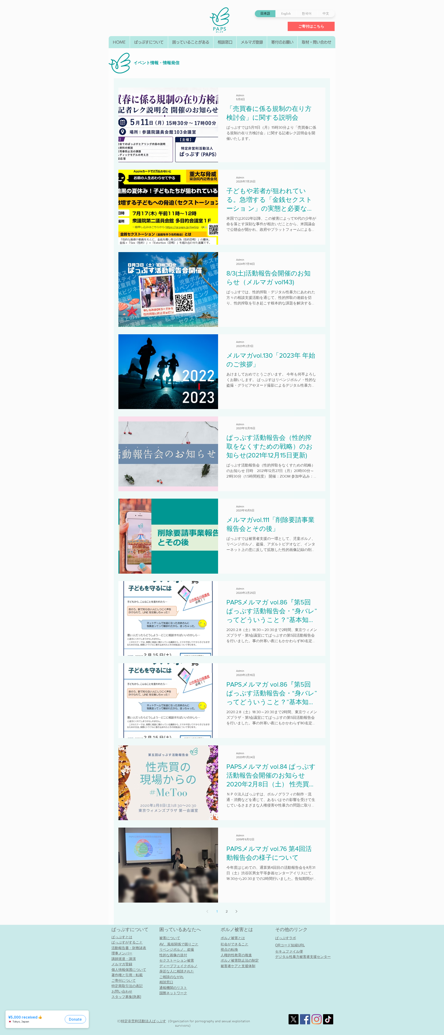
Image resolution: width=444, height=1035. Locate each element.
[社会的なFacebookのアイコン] (305, 1019)
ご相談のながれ (171, 977)
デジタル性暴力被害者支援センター (303, 957)
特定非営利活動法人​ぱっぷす (143, 1021)
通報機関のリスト (173, 988)
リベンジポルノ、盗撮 (176, 949)
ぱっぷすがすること (127, 942)
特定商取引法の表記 (127, 986)
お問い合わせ (121, 991)
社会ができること (234, 944)
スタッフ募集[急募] (126, 997)
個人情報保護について (128, 970)
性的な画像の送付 (173, 955)
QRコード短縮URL (290, 945)
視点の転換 (229, 949)
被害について (169, 938)
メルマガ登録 (121, 964)
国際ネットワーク (173, 993)
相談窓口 (166, 982)
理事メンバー (121, 953)
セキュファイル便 (289, 951)
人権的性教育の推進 (236, 955)
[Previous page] (207, 911)
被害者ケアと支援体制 (238, 966)
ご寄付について (123, 980)
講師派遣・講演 (123, 959)
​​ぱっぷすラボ (285, 938)
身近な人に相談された (176, 971)
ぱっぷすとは (121, 937)
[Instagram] (316, 1019)
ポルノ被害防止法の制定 (240, 960)
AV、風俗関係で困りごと (178, 944)
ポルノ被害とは (237, 929)
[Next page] (236, 911)
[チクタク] (328, 1019)
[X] (293, 1019)
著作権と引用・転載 (127, 975)
